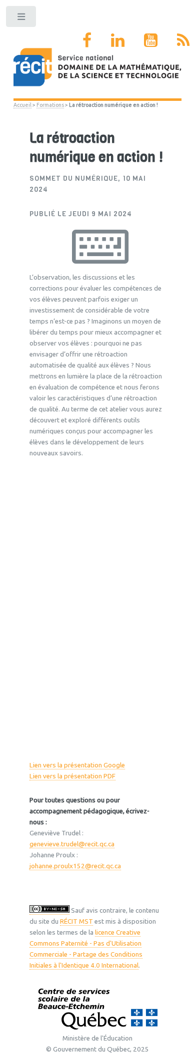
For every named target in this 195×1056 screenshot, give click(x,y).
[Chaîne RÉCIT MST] (151, 40)
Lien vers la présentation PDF (73, 776)
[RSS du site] (183, 40)
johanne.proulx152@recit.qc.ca (75, 866)
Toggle (22, 18)
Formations (50, 105)
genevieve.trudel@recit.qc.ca (72, 844)
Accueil (23, 105)
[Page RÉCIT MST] (87, 40)
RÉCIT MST (76, 921)
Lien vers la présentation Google (77, 765)
